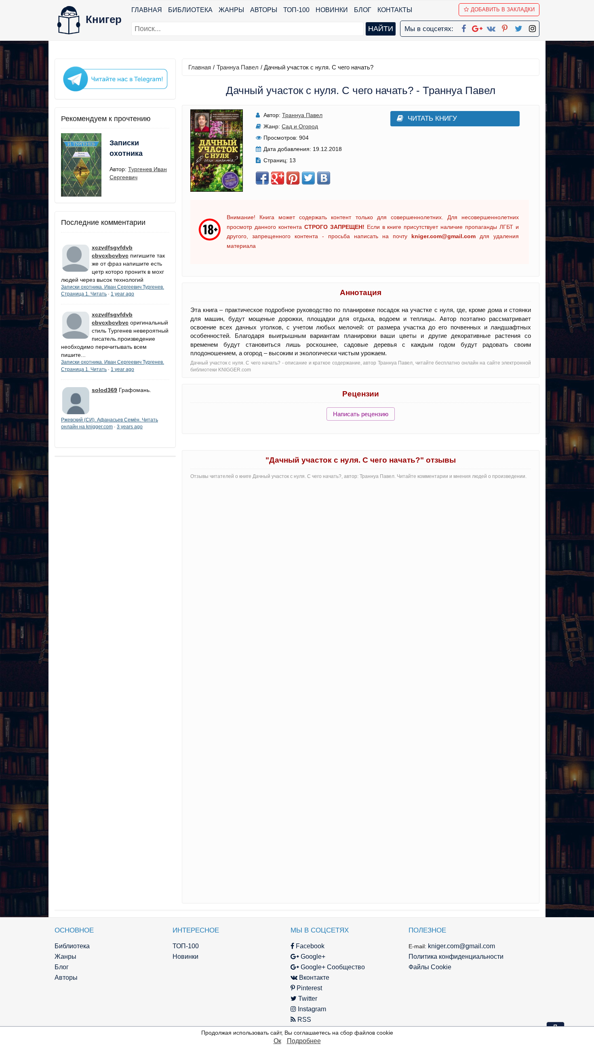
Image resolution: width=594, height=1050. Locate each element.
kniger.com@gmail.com (461, 946)
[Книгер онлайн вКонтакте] (491, 27)
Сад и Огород (300, 126)
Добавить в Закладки (503, 9)
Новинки (332, 9)
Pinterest (308, 988)
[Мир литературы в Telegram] (115, 78)
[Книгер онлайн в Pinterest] (505, 27)
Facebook (309, 946)
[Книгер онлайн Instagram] (532, 27)
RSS (303, 1019)
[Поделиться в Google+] (277, 178)
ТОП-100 (296, 9)
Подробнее (304, 1040)
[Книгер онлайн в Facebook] (463, 27)
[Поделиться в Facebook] (262, 178)
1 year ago (122, 294)
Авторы (263, 9)
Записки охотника (126, 148)
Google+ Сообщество (332, 967)
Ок (277, 1040)
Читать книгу (432, 118)
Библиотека (190, 9)
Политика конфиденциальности (456, 956)
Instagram (311, 1009)
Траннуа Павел (238, 67)
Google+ (312, 956)
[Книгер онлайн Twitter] (518, 27)
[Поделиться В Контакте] (323, 178)
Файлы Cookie (430, 967)
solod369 (104, 390)
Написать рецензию (360, 414)
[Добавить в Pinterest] (292, 178)
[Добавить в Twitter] (308, 178)
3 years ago (130, 427)
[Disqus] (360, 587)
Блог (362, 9)
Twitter (307, 998)
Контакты (394, 9)
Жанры (231, 9)
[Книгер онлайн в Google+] (477, 27)
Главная (146, 9)
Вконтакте (313, 977)
